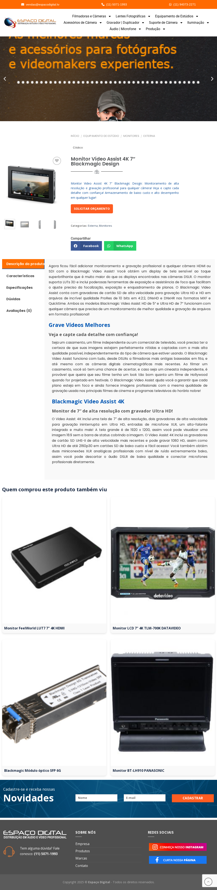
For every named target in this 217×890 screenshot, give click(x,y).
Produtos (82, 851)
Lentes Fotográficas (130, 16)
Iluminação (195, 23)
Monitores (131, 136)
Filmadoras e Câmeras (89, 16)
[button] (4, 79)
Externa (149, 136)
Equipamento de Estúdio (101, 136)
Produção (153, 29)
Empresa (82, 843)
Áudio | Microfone (123, 29)
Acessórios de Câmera (80, 23)
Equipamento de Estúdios (174, 16)
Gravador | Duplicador (123, 23)
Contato (81, 865)
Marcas (81, 858)
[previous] (9, 186)
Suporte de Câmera (163, 23)
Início (75, 136)
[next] (56, 224)
